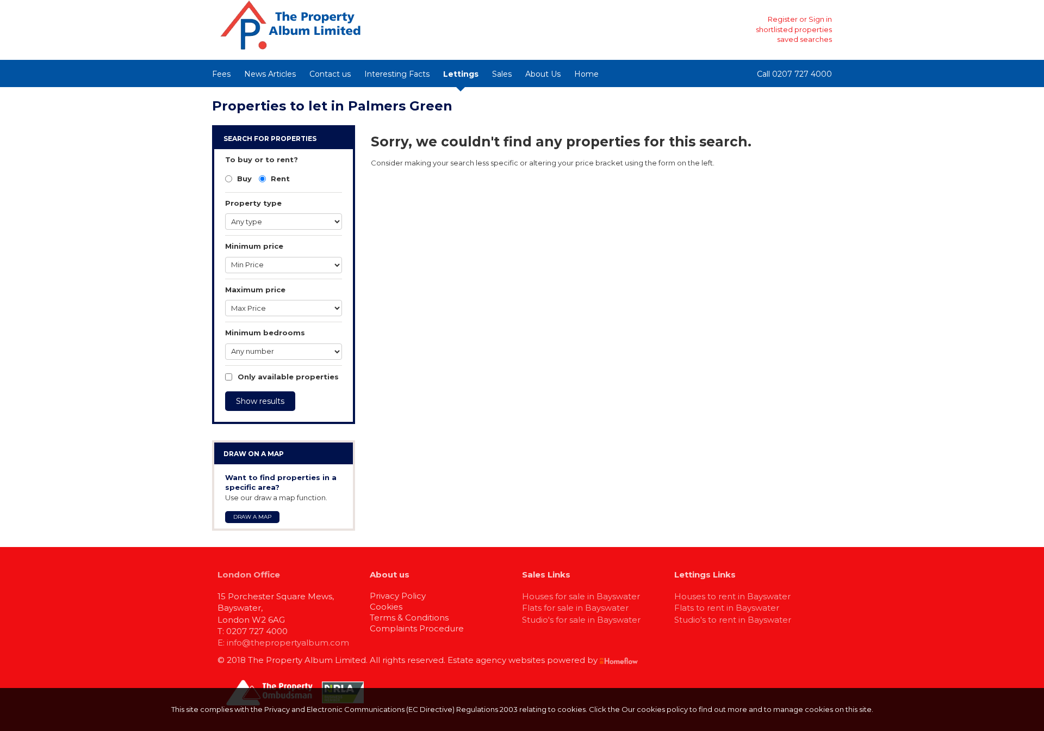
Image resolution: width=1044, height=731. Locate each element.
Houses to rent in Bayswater (732, 596)
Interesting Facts (397, 74)
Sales (502, 74)
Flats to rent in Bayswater (726, 608)
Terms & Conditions (409, 617)
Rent (279, 178)
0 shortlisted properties (790, 29)
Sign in (820, 19)
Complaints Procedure (417, 628)
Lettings (460, 74)
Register (783, 19)
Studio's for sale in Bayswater (581, 620)
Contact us (330, 74)
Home (586, 74)
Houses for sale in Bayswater (581, 596)
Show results (260, 401)
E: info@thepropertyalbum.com (283, 642)
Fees (221, 74)
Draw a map (252, 516)
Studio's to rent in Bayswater (732, 620)
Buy (243, 178)
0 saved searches (801, 39)
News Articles (270, 74)
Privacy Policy (398, 596)
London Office (248, 574)
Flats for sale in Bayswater (575, 608)
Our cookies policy (655, 709)
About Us (543, 74)
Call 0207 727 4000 (794, 74)
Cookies (386, 606)
